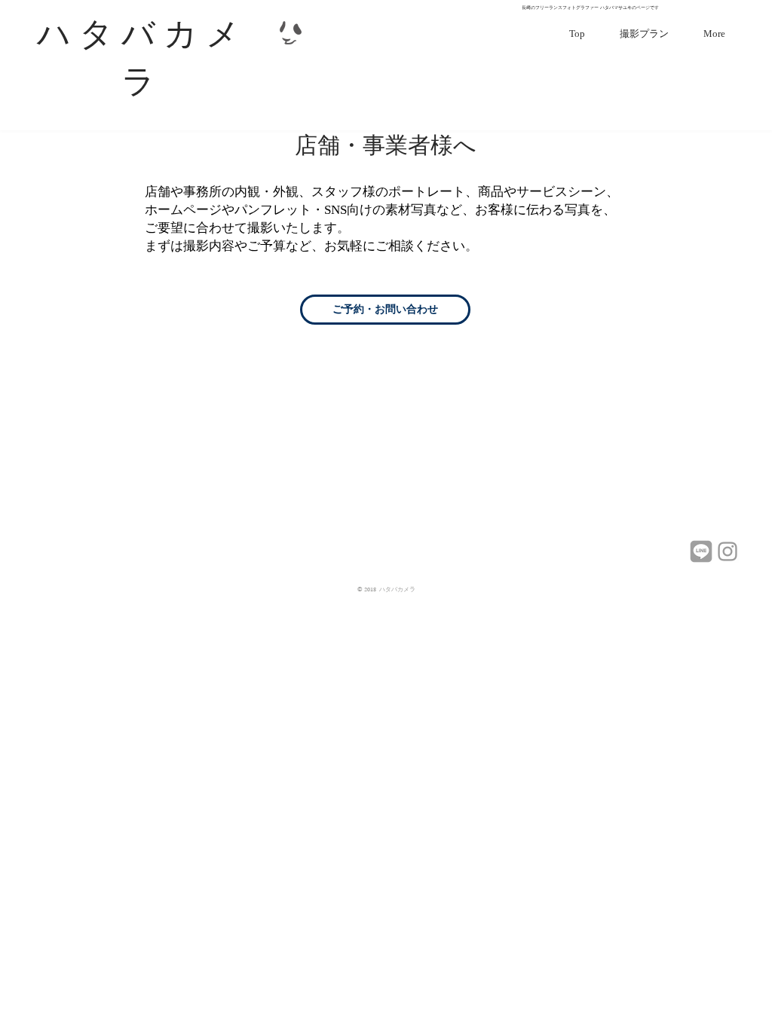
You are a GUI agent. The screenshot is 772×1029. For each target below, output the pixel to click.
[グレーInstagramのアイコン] (727, 551)
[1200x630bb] (701, 551)
